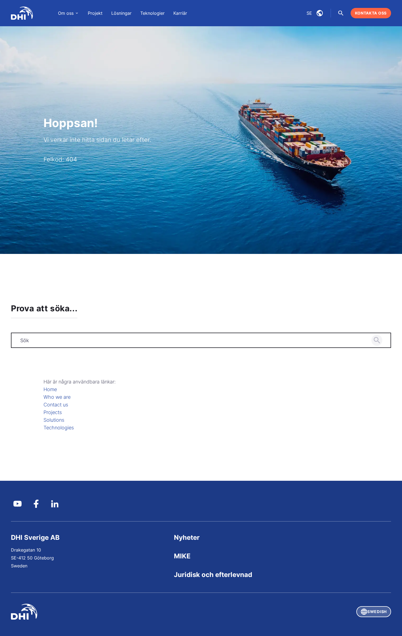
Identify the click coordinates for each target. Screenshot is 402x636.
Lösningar (121, 13)
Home (50, 389)
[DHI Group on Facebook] (36, 503)
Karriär (180, 13)
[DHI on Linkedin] (54, 503)
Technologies (58, 427)
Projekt (95, 13)
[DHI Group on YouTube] (17, 503)
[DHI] (106, 612)
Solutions (53, 420)
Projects (52, 412)
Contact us (55, 405)
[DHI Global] (22, 13)
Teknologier (152, 13)
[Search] (376, 340)
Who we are (57, 397)
